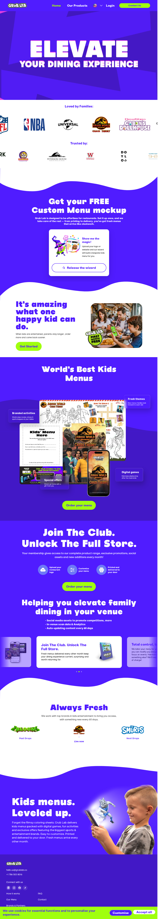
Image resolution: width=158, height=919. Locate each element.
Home (56, 5)
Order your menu (79, 505)
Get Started (29, 346)
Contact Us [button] (134, 5)
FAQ (40, 893)
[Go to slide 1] (76, 671)
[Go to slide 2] (79, 671)
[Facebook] (19, 888)
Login (110, 5)
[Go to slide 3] (81, 671)
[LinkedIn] (8, 888)
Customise (121, 913)
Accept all (144, 912)
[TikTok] (25, 888)
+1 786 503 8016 (14, 874)
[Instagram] (14, 888)
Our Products (77, 5)
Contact (42, 899)
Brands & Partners (15, 905)
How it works (13, 893)
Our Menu (11, 899)
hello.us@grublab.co (16, 870)
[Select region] (96, 5)
